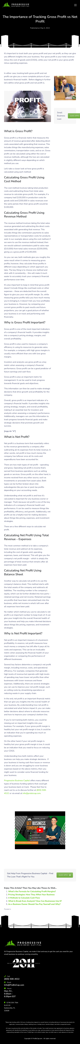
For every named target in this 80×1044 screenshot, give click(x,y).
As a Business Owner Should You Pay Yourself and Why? (34, 904)
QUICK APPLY (63, 875)
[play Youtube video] (40, 830)
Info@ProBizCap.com (14, 985)
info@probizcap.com (32, 793)
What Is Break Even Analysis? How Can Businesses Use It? (35, 901)
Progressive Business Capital (17, 780)
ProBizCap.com (37, 1039)
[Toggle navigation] (75, 5)
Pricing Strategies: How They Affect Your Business (31, 894)
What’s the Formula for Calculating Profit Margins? (32, 891)
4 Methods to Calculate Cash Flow (24, 897)
